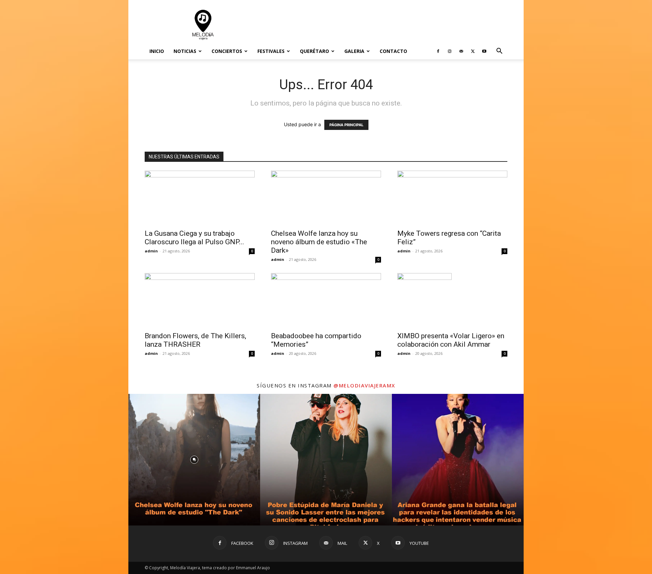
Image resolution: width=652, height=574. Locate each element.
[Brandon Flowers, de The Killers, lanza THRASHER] (200, 300)
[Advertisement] (383, 24)
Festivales (271, 51)
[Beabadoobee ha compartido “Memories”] (326, 300)
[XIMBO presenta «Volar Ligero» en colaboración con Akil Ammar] (452, 300)
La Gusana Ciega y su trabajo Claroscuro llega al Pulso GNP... (194, 237)
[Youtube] (484, 51)
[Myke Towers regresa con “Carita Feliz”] (452, 198)
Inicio (156, 51)
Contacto (393, 51)
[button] (499, 52)
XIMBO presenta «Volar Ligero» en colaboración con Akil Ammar (450, 340)
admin (151, 250)
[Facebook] (438, 51)
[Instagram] (450, 51)
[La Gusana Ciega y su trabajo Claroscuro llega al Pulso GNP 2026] (200, 198)
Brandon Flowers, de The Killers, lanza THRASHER (195, 340)
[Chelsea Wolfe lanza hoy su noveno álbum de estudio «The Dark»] (326, 198)
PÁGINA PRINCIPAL (346, 124)
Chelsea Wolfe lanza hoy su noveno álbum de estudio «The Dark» (319, 241)
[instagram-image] (194, 459)
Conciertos (227, 51)
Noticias (185, 51)
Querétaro (314, 51)
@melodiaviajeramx (364, 385)
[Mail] (461, 51)
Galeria (354, 51)
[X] (473, 51)
